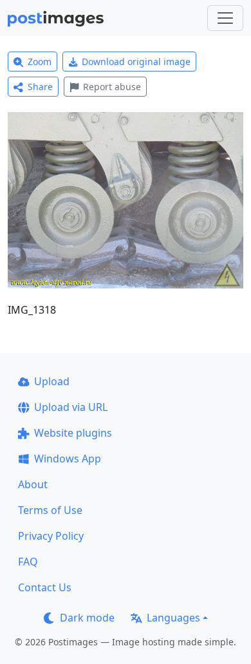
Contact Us (44, 587)
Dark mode (87, 618)
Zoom (39, 61)
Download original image (136, 61)
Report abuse (112, 87)
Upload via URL (70, 407)
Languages (173, 618)
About (33, 484)
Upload (52, 381)
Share (40, 87)
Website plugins (73, 433)
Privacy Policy (51, 536)
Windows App (67, 458)
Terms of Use (50, 510)
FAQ (28, 562)
